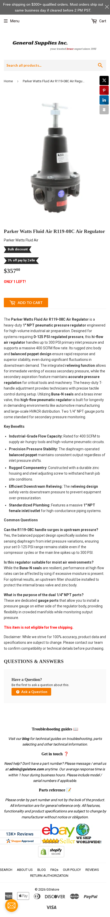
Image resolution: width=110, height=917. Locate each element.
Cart (102, 21)
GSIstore (52, 889)
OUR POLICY (72, 870)
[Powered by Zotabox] (104, 109)
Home (8, 81)
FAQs (54, 870)
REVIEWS (92, 870)
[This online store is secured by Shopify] (51, 856)
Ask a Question (33, 691)
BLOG (41, 870)
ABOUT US (25, 870)
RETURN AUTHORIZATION (49, 876)
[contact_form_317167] (11, 905)
